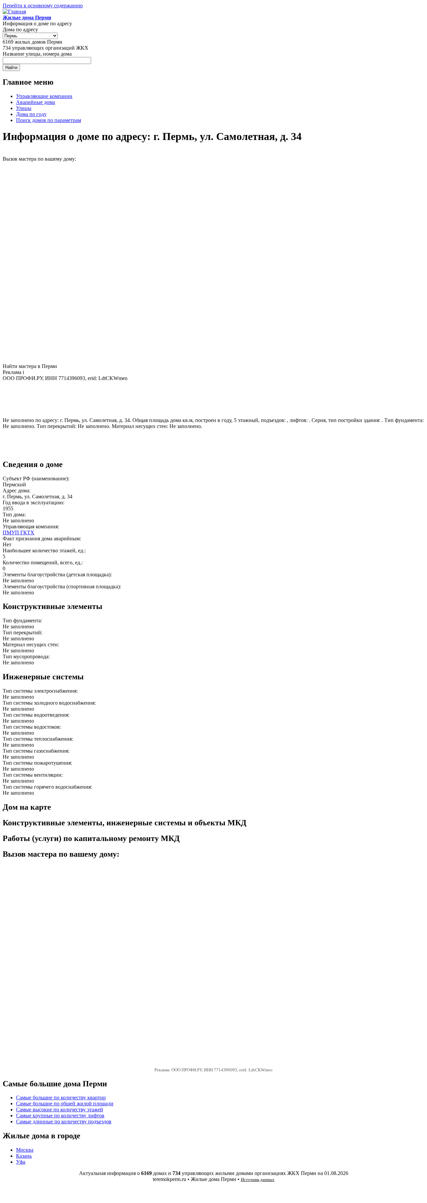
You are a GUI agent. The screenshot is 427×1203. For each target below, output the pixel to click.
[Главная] (14, 11)
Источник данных (258, 1179)
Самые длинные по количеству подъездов (63, 1121)
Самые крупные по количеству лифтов (60, 1115)
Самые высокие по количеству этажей (59, 1109)
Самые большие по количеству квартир (61, 1097)
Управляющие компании (44, 96)
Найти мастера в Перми (30, 366)
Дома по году (31, 114)
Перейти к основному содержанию (43, 5)
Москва (24, 1150)
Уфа (20, 1162)
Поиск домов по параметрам (48, 120)
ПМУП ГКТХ (18, 532)
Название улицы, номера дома (37, 54)
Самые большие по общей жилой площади (64, 1103)
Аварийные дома (35, 102)
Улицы (23, 108)
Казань (24, 1156)
